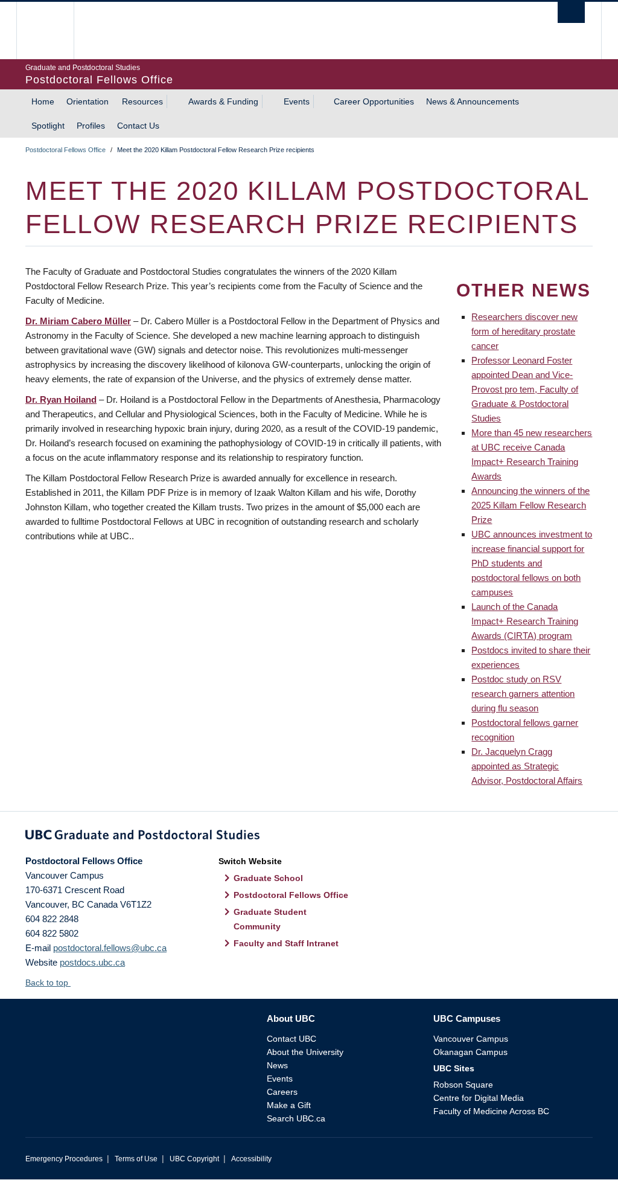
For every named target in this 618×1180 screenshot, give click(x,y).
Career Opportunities (374, 101)
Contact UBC (291, 1039)
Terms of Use (136, 1159)
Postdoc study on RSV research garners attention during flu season (523, 693)
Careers (282, 1092)
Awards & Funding (223, 101)
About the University (305, 1052)
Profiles (91, 125)
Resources (142, 101)
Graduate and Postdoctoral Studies (309, 837)
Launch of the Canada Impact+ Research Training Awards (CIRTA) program (524, 621)
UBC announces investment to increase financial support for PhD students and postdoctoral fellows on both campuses (531, 563)
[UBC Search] (571, 12)
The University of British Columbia (54, 30)
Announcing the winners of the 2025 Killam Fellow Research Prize (530, 505)
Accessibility (251, 1159)
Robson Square (463, 1084)
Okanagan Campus (470, 1052)
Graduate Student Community (270, 919)
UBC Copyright (194, 1159)
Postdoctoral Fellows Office (65, 149)
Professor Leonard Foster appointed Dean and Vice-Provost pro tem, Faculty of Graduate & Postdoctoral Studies (524, 389)
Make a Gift (289, 1105)
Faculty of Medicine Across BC (491, 1111)
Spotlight (48, 125)
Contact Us (138, 125)
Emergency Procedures (64, 1159)
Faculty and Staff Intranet (286, 943)
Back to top (48, 982)
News (277, 1065)
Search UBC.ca (296, 1118)
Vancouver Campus (470, 1039)
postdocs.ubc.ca (92, 962)
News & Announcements (472, 101)
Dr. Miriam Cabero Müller (78, 321)
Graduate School (268, 878)
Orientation (87, 101)
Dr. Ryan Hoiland (61, 399)
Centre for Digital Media (478, 1098)
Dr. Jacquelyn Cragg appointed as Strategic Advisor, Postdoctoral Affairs (526, 766)
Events (297, 101)
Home (42, 101)
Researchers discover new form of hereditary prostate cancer (524, 331)
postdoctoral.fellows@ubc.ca (110, 948)
